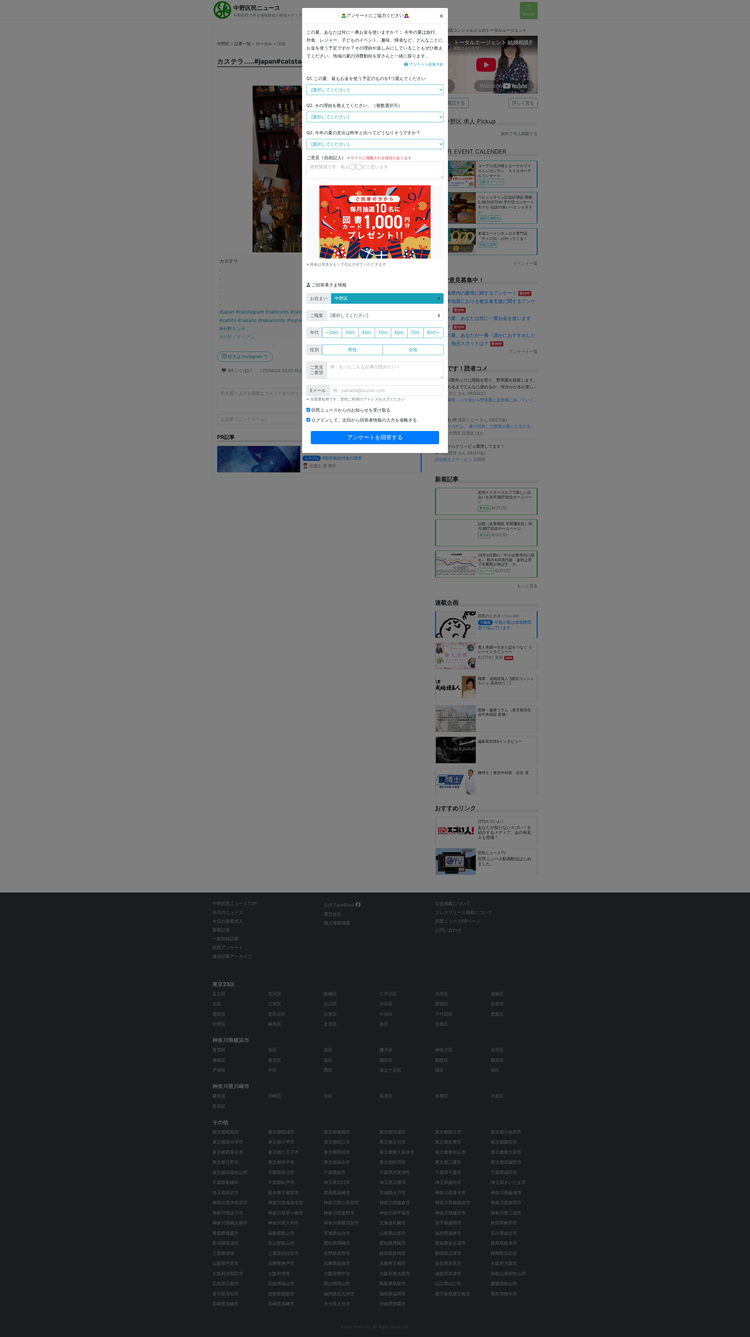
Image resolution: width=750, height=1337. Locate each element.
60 (399, 332)
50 (383, 332)
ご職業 (316, 315)
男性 (352, 349)
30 (350, 332)
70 (415, 332)
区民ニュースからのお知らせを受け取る (350, 410)
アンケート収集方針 (426, 64)
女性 (413, 349)
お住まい (319, 298)
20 (331, 332)
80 (433, 332)
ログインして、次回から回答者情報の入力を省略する (363, 420)
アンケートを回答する (375, 437)
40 (366, 332)
